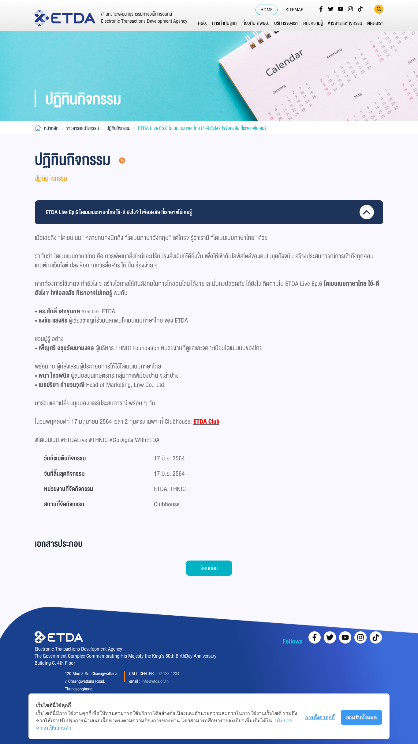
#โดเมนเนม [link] (47, 440)
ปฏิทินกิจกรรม (118, 128)
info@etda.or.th (155, 681)
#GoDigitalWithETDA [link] (134, 440)
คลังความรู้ (313, 23)
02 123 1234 (168, 673)
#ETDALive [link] (74, 440)
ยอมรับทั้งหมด (361, 717)
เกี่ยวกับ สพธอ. (255, 23)
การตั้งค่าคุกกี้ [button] (320, 717)
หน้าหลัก (51, 128)
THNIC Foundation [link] (137, 348)
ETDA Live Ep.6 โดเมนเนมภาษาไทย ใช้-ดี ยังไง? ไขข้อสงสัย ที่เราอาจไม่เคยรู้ (119, 212)
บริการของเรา (286, 23)
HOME (266, 10)
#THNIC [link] (98, 440)
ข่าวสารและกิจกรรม (345, 23)
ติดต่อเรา (375, 23)
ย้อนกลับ (209, 568)
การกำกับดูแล (224, 23)
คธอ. (202, 23)
